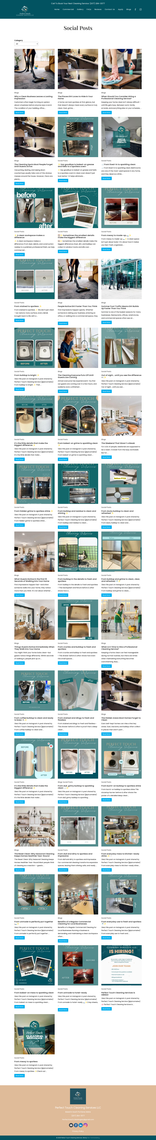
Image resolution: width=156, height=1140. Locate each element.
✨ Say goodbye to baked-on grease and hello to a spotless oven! (76, 165)
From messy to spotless (26, 1061)
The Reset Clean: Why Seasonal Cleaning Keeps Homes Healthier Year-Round (34, 854)
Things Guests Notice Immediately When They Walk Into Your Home (34, 648)
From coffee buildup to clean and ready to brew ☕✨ (33, 719)
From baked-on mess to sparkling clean (34, 992)
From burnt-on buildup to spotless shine (121, 785)
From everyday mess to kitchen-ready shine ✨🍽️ (120, 854)
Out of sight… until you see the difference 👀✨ (121, 376)
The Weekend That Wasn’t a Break (118, 443)
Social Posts (63, 160)
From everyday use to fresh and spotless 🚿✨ (121, 922)
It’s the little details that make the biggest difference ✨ (31, 444)
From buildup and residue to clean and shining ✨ (77, 512)
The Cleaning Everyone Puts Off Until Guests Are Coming (75, 376)
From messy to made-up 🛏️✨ (116, 235)
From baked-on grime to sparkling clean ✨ (78, 444)
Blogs (16, 92)
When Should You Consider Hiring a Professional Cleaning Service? (118, 97)
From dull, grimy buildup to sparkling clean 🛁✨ (76, 786)
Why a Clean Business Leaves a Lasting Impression (33, 97)
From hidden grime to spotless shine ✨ (33, 511)
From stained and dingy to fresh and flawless (76, 719)
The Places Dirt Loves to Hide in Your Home (75, 97)
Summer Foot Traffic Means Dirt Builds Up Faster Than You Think (120, 307)
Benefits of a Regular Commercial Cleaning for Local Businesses (74, 922)
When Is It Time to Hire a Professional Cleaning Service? (119, 648)
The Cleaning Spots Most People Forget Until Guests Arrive (33, 165)
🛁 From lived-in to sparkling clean (118, 164)
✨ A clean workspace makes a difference (29, 236)
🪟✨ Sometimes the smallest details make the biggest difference (76, 236)
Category (18, 40)
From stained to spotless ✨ (27, 306)
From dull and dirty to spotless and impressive (75, 854)
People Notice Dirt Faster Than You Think (77, 306)
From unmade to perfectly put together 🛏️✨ (33, 922)
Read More (19, 112)
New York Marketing (93, 1138)
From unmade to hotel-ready (72, 992)
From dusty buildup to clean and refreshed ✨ (117, 512)
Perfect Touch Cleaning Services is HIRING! (118, 993)
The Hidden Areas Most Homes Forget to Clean (121, 719)
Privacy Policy (78, 1131)
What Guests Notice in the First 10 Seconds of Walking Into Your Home (31, 580)
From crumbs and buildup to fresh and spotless (77, 648)
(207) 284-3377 (97, 3)
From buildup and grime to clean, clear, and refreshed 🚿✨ (120, 580)
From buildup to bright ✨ (26, 375)
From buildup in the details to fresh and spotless (77, 580)
